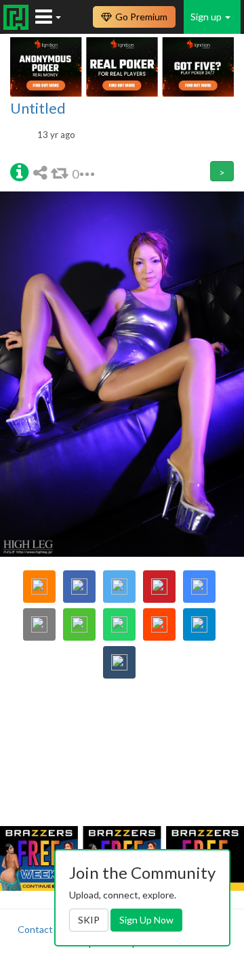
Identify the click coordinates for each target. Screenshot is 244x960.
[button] (19, 170)
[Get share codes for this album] (42, 172)
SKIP (89, 919)
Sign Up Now (146, 919)
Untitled (38, 108)
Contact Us (42, 929)
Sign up (207, 16)
